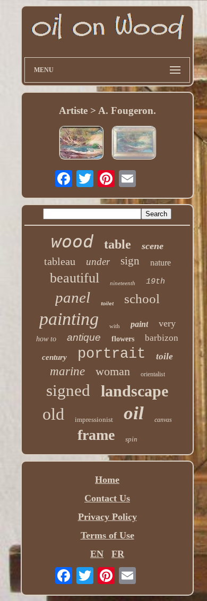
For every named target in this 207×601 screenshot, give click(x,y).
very (167, 323)
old (53, 413)
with (114, 326)
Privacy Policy (107, 516)
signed (68, 390)
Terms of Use (107, 535)
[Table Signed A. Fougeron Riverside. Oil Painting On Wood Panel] (134, 144)
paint (139, 324)
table (117, 244)
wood (72, 241)
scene (152, 246)
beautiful (74, 278)
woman (113, 371)
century (54, 357)
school (142, 298)
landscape (134, 391)
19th (155, 281)
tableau (59, 261)
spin (131, 439)
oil (134, 413)
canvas (163, 419)
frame (96, 435)
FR (117, 554)
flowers (122, 339)
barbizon (161, 338)
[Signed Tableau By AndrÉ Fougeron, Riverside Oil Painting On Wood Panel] (81, 144)
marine (67, 371)
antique (84, 337)
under (98, 261)
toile (164, 356)
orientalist (153, 374)
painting (69, 319)
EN (97, 554)
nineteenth (122, 283)
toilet (107, 303)
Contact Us (107, 498)
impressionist (94, 419)
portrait (111, 354)
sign (130, 260)
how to (46, 339)
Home (107, 479)
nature (160, 262)
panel (72, 297)
